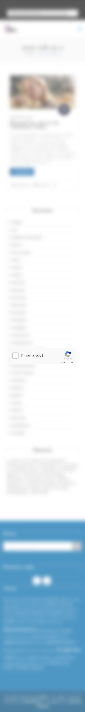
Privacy (63, 362)
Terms (70, 362)
